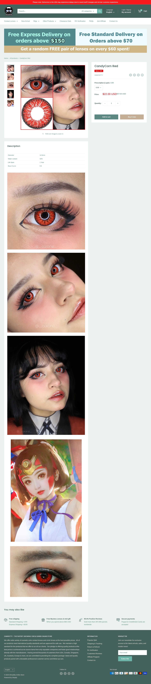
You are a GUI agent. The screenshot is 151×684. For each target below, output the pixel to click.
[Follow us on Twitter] (65, 673)
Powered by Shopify (10, 677)
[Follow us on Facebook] (61, 673)
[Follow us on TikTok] (72, 673)
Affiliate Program (93, 657)
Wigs (35, 21)
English (7, 670)
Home (6, 58)
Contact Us (113, 21)
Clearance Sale (65, 21)
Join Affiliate (101, 21)
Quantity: (98, 103)
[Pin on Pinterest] (134, 74)
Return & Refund (93, 647)
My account (126, 12)
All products (14, 58)
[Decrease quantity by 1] (105, 103)
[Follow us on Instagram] (69, 673)
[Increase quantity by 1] (118, 103)
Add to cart (106, 117)
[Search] (99, 11)
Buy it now (132, 117)
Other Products (48, 21)
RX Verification (80, 21)
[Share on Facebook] (130, 74)
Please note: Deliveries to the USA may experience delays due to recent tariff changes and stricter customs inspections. (75, 2)
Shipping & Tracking (94, 643)
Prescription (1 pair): (104, 83)
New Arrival (25, 21)
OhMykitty (99, 75)
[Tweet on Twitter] (138, 74)
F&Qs (91, 21)
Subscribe (125, 659)
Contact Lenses (10, 21)
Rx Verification (92, 650)
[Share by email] (142, 74)
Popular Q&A (92, 640)
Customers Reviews (94, 653)
